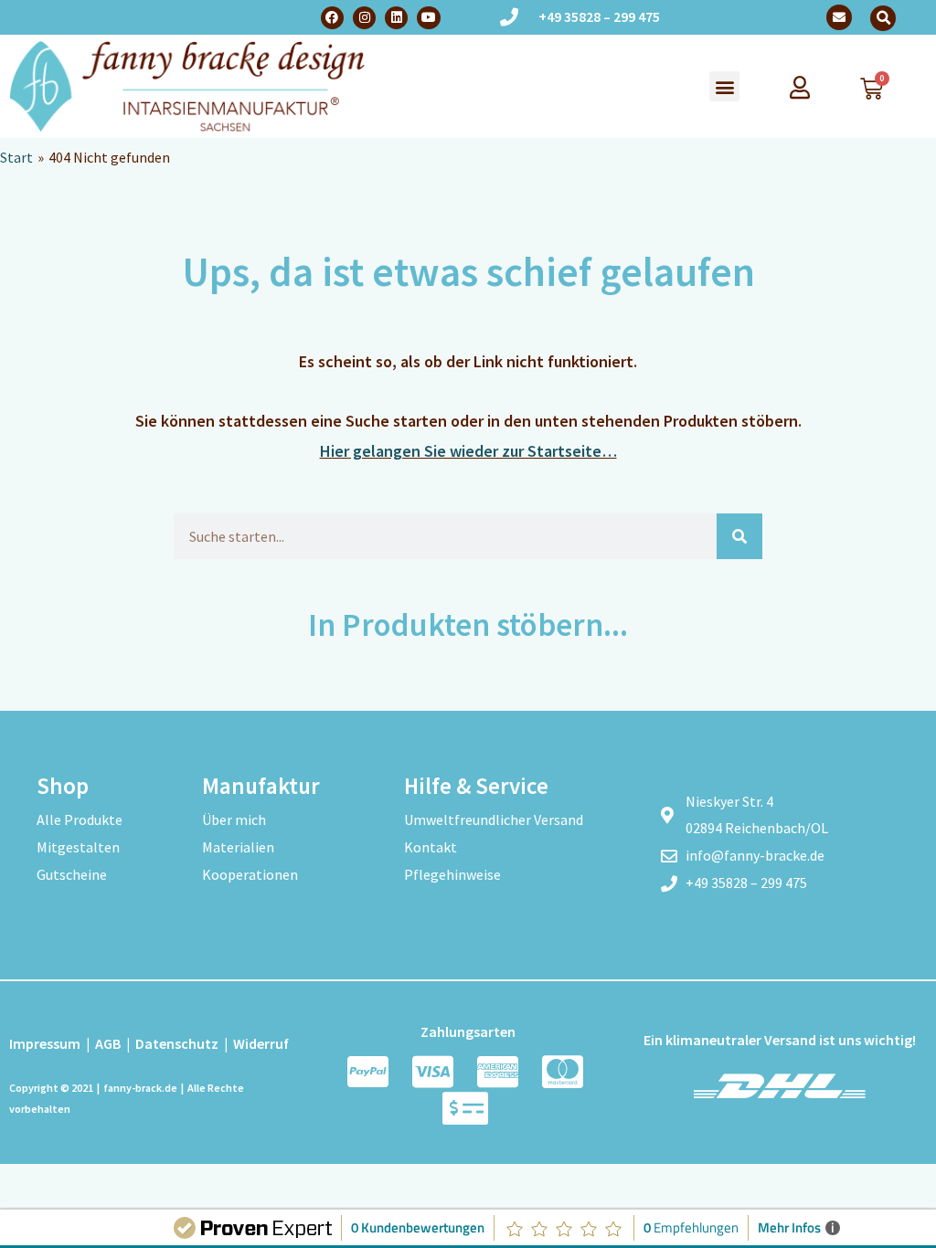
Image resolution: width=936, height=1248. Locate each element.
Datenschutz (176, 1043)
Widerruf (261, 1043)
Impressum (44, 1043)
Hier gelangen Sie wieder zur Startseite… (468, 450)
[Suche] (739, 536)
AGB (108, 1043)
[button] (883, 18)
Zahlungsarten (468, 1031)
